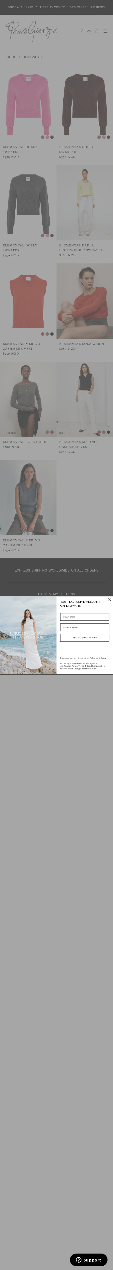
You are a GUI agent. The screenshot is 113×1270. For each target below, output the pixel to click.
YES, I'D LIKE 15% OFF (85, 637)
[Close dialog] (109, 600)
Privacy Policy (70, 666)
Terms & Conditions (87, 666)
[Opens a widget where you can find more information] (89, 1260)
